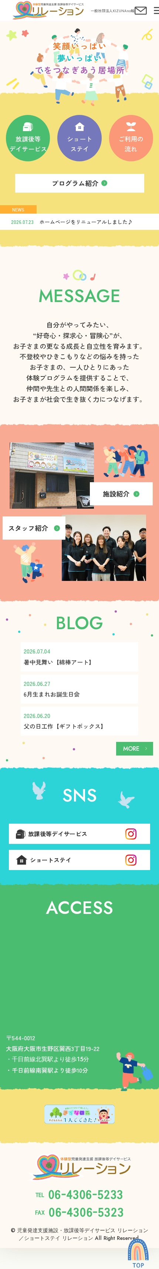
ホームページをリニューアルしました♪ (86, 221)
